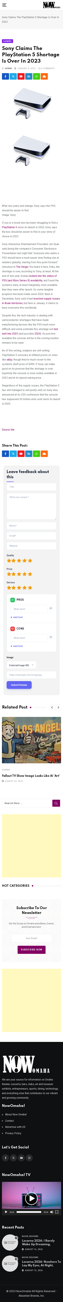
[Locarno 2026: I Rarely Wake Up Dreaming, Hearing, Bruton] (10, 1242)
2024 (37, 333)
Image (10, 657)
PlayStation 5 (9, 227)
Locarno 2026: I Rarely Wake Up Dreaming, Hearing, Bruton (38, 1244)
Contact (9, 1120)
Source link (8, 429)
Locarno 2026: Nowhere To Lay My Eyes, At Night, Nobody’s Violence (41, 1265)
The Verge (22, 266)
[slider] (29, 1212)
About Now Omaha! (16, 1114)
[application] (31, 1198)
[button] (52, 707)
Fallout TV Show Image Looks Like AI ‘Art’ (31, 775)
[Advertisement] (31, 845)
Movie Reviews (30, 1236)
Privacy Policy (13, 1133)
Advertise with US (15, 1126)
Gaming (6, 770)
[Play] (6, 1212)
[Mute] (51, 1212)
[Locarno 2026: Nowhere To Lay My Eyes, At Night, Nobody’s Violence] (10, 1263)
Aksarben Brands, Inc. (32, 1295)
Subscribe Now (31, 949)
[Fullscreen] (56, 1212)
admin (8, 68)
